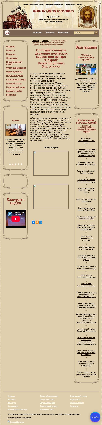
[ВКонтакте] (33, 222)
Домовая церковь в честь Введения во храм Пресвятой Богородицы (86, 294)
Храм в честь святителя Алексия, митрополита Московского (86, 353)
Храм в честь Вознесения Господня (86, 285)
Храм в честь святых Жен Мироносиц (86, 248)
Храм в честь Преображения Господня (86, 238)
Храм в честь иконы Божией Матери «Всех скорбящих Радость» (86, 305)
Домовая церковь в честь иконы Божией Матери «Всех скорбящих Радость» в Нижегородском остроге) (86, 318)
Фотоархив (11, 58)
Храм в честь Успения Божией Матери (86, 172)
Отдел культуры (14, 72)
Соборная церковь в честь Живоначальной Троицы (86, 258)
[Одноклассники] (37, 222)
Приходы (11, 54)
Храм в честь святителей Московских (86, 200)
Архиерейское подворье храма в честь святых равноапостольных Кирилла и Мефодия (86, 152)
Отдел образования (16, 68)
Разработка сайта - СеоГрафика (19, 418)
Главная (37, 32)
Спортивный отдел (16, 87)
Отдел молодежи (14, 76)
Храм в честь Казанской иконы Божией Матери (86, 267)
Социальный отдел (16, 79)
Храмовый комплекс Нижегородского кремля (86, 163)
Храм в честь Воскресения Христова (86, 276)
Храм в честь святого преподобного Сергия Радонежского (86, 227)
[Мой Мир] (40, 222)
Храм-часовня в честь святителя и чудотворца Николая (86, 374)
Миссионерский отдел (14, 63)
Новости (50, 32)
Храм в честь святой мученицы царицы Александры (86, 363)
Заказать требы (14, 91)
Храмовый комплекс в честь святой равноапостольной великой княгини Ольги (86, 341)
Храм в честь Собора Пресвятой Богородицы (86, 181)
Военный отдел (14, 83)
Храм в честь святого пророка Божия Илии (86, 209)
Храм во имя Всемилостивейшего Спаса (86, 141)
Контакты (63, 32)
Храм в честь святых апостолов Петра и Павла (86, 190)
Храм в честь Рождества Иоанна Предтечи (86, 218)
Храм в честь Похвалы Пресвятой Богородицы (86, 330)
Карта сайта (75, 399)
